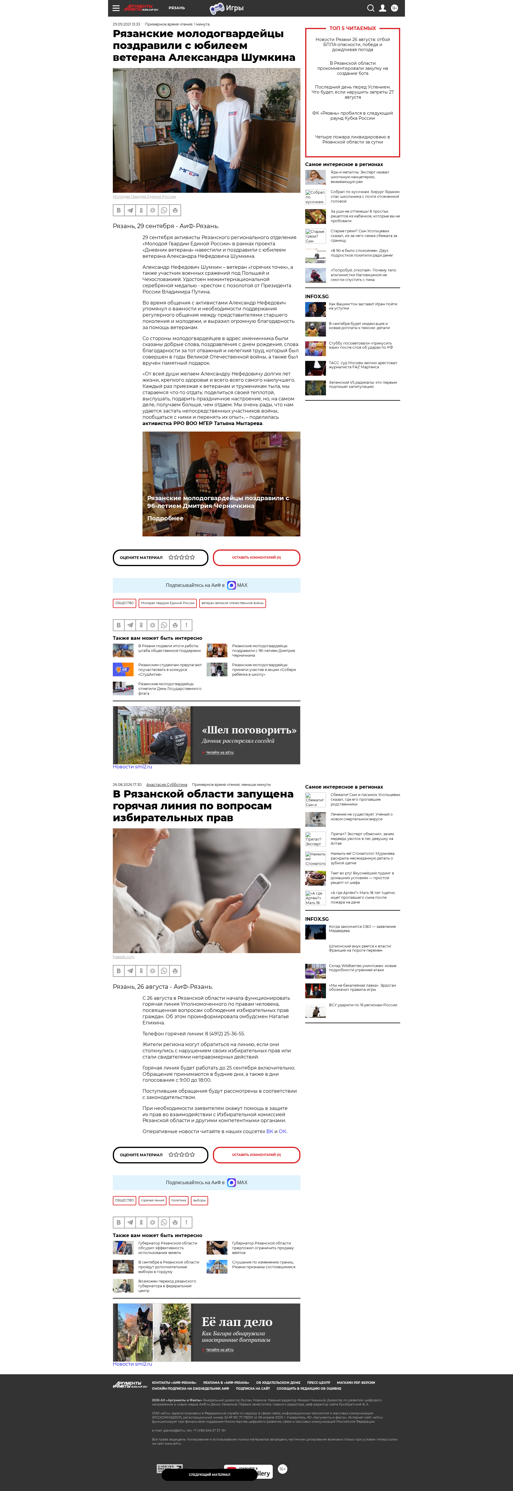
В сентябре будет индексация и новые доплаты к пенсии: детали (359, 326)
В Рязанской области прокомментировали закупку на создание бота (352, 68)
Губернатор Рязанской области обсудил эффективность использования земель (167, 1248)
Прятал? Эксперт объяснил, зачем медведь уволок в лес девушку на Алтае (362, 839)
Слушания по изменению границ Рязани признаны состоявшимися (263, 1264)
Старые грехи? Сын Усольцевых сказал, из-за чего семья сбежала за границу (364, 236)
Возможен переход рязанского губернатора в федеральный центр (167, 1286)
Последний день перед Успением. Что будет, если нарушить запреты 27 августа (353, 92)
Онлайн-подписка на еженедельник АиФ (190, 1389)
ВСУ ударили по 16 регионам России (363, 1005)
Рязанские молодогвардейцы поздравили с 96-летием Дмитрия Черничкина (218, 502)
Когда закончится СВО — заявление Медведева (362, 929)
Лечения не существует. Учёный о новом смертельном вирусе (362, 816)
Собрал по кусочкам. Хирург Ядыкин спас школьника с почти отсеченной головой (365, 196)
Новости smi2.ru (132, 767)
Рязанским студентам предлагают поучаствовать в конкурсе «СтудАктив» (170, 670)
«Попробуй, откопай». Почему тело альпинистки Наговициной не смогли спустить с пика (363, 275)
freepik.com (123, 957)
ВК (269, 1131)
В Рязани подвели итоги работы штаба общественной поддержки (169, 648)
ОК (282, 1131)
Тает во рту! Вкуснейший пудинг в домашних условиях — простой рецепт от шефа (362, 878)
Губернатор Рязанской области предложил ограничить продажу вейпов (263, 1248)
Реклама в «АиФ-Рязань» (226, 1383)
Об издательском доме (278, 1383)
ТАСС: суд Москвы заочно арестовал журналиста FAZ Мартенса (363, 365)
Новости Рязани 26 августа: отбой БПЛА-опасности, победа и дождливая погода (353, 44)
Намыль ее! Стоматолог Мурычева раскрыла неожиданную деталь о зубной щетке (363, 858)
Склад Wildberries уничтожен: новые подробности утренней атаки (362, 968)
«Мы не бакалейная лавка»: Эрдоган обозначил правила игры (362, 987)
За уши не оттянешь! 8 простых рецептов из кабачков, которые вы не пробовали (365, 216)
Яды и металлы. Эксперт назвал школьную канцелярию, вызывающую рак (360, 177)
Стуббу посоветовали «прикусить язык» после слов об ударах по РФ (361, 345)
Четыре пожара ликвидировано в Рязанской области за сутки (352, 140)
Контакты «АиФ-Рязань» (174, 1383)
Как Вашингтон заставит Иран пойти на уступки (363, 306)
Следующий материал (209, 1475)
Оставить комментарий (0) (256, 558)
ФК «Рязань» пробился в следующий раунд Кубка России (352, 116)
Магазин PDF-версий (356, 1383)
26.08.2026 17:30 (127, 784)
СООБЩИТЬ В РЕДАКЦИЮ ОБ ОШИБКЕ (309, 1389)
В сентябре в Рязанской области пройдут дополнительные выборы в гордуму (168, 1267)
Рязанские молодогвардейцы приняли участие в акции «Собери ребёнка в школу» (264, 670)
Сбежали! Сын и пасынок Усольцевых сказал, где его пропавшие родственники (365, 799)
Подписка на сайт (253, 1389)
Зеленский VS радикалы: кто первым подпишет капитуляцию (363, 384)
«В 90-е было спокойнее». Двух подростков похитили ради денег (362, 253)
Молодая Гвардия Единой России (144, 196)
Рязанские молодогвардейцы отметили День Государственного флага (170, 689)
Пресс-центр (318, 1383)
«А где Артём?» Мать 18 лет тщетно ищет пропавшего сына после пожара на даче (363, 897)
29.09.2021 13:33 (126, 24)
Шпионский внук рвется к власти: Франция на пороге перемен (360, 948)
